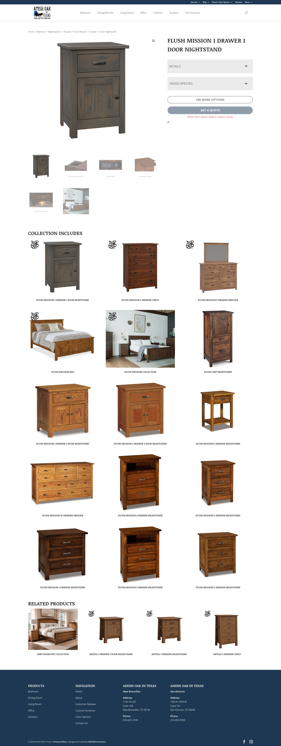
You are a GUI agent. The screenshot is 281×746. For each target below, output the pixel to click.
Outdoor (174, 12)
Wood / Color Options (221, 2)
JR (168, 122)
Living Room (127, 12)
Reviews (238, 2)
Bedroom (85, 12)
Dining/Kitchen (105, 12)
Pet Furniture (192, 12)
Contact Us (82, 723)
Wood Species (181, 83)
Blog (205, 2)
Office (143, 12)
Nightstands (54, 31)
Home (31, 31)
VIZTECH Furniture (97, 741)
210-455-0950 (177, 720)
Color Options (83, 716)
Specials (194, 2)
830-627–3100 (130, 720)
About (247, 2)
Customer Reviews (86, 704)
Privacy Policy (60, 741)
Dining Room (35, 697)
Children (158, 12)
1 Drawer (66, 31)
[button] (153, 41)
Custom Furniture (85, 710)
